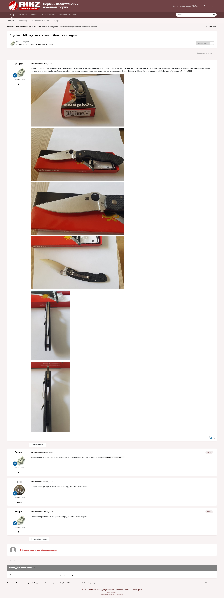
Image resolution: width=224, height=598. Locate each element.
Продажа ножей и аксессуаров (41, 44)
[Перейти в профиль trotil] (19, 490)
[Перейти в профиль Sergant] (12, 43)
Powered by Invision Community (112, 594)
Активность (22, 15)
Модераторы (23, 21)
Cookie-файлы (137, 590)
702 (20, 502)
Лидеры (56, 21)
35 (20, 84)
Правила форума (48, 15)
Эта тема (205, 15)
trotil (19, 482)
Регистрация (209, 6)
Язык (83, 590)
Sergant (25, 42)
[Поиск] (214, 15)
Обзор (11, 15)
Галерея (34, 15)
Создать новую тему (205, 53)
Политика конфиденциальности (101, 590)
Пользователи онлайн (40, 21)
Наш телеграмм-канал (67, 15)
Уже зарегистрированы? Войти (186, 6)
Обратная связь (123, 590)
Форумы (11, 21)
